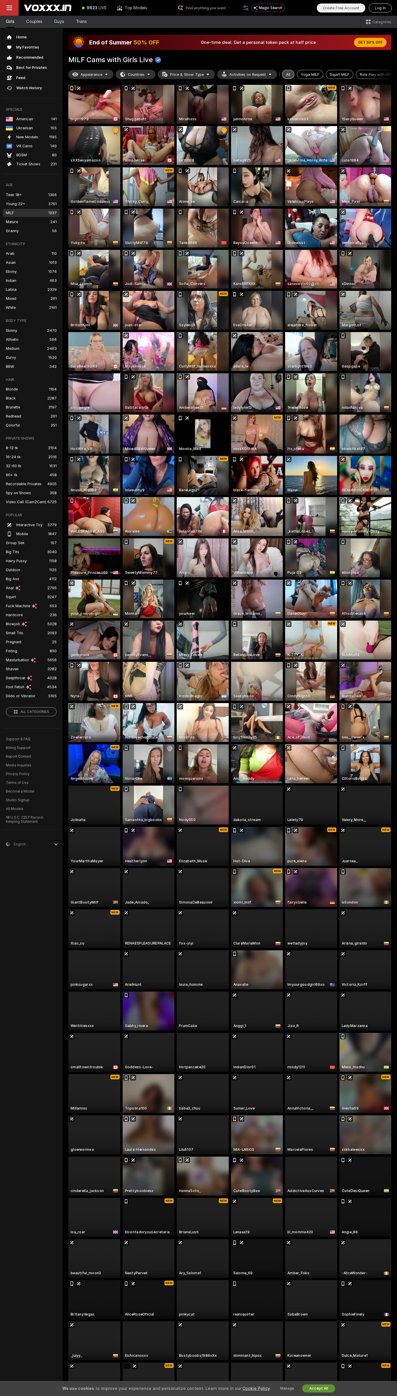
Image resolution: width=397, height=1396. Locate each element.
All (288, 74)
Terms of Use (17, 783)
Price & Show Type (187, 74)
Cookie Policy (256, 1388)
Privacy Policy (18, 774)
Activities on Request (247, 74)
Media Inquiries (18, 765)
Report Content (18, 757)
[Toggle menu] (9, 8)
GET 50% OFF (370, 42)
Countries (136, 74)
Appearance (91, 74)
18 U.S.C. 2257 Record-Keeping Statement (25, 820)
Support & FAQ (18, 739)
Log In (380, 8)
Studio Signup (18, 800)
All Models (15, 809)
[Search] (246, 8)
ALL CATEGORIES (34, 712)
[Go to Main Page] (48, 8)
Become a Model (20, 791)
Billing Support (18, 748)
